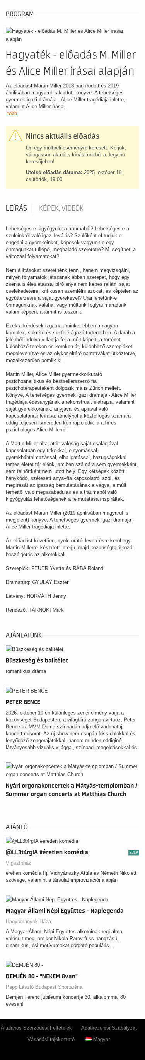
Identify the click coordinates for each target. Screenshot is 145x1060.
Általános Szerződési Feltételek (36, 1028)
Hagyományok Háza (28, 921)
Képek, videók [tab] (61, 208)
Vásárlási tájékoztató (51, 1039)
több (12, 113)
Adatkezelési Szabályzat (109, 1028)
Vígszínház (18, 863)
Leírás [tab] (16, 208)
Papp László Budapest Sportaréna (44, 987)
